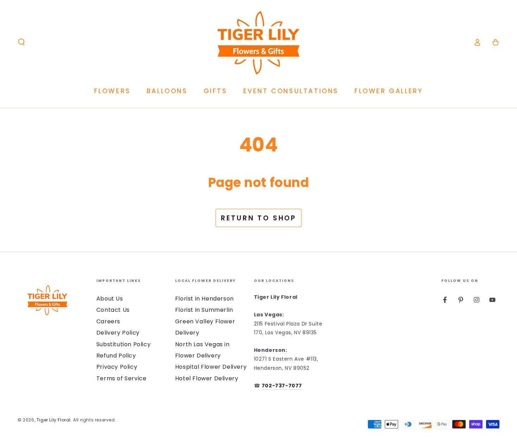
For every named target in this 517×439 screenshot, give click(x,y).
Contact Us (113, 310)
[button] (21, 42)
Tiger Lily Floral (54, 420)
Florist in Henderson (204, 299)
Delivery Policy (118, 333)
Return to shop (258, 218)
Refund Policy (116, 355)
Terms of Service (121, 378)
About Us (109, 299)
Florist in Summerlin (204, 310)
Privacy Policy (116, 367)
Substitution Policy (123, 344)
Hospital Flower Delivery (211, 367)
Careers (108, 321)
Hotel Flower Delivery (206, 378)
